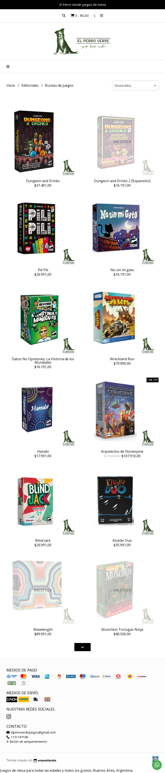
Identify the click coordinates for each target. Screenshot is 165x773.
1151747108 (19, 737)
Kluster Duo (122, 540)
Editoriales (30, 85)
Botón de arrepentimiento (28, 742)
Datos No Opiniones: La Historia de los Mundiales (43, 361)
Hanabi (43, 451)
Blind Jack (43, 540)
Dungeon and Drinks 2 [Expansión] (122, 181)
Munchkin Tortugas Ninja (122, 629)
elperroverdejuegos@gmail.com (33, 732)
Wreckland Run (122, 359)
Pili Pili (43, 270)
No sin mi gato (122, 270)
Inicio (11, 85)
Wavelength (43, 629)
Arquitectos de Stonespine (122, 451)
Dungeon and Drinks (43, 181)
